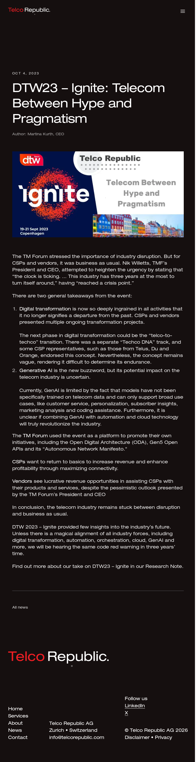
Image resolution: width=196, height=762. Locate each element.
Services (18, 716)
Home (15, 709)
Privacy (163, 738)
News (15, 731)
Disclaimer (137, 738)
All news (20, 608)
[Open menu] (183, 11)
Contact (18, 738)
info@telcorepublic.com (76, 738)
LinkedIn (135, 706)
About (15, 723)
